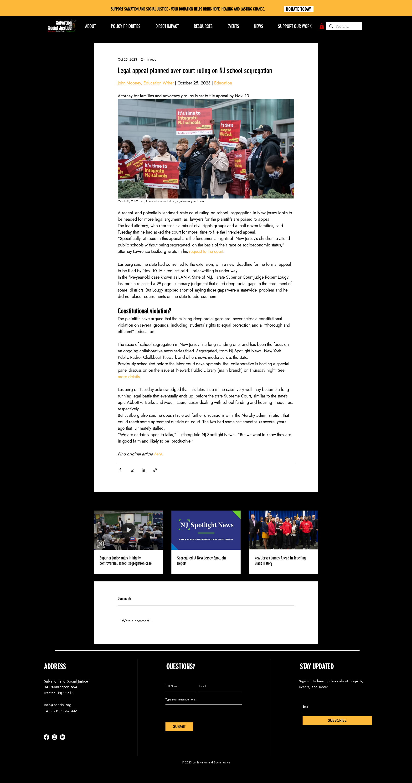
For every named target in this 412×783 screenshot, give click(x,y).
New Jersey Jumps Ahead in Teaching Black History (280, 560)
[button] (321, 26)
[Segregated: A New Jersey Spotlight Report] (206, 530)
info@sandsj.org (58, 705)
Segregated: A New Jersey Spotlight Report (201, 560)
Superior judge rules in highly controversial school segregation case (126, 560)
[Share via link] (155, 470)
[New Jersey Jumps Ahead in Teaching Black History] (283, 530)
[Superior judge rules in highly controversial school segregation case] (128, 530)
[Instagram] (54, 737)
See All (313, 501)
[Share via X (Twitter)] (131, 470)
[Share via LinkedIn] (143, 470)
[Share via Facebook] (120, 470)
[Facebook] (46, 737)
